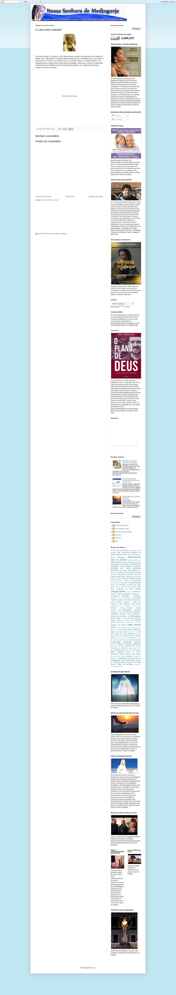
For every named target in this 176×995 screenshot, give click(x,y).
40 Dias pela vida (117, 550)
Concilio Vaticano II (126, 566)
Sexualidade (128, 656)
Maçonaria (127, 594)
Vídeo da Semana (125, 664)
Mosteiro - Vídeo (121, 618)
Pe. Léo (118, 635)
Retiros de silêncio (134, 652)
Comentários (118, 119)
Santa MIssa (124, 654)
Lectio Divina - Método (128, 586)
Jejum (139, 584)
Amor (119, 552)
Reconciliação (137, 650)
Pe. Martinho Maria (127, 635)
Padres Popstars (136, 622)
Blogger (92, 968)
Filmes (113, 576)
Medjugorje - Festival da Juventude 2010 (122, 597)
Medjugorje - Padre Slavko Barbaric (121, 612)
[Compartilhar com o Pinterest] (72, 129)
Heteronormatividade (116, 580)
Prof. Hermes (136, 646)
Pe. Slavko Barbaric (129, 640)
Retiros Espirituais (117, 652)
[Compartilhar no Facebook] (70, 129)
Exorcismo (129, 574)
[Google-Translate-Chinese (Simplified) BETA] (114, 447)
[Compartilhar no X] (67, 129)
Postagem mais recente (43, 196)
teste (116, 541)
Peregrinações (115, 642)
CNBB (113, 562)
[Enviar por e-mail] (63, 129)
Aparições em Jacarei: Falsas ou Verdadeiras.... (130, 461)
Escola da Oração (135, 572)
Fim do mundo (136, 576)
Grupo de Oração (128, 579)
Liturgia (138, 589)
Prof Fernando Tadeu (122, 525)
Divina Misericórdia (133, 568)
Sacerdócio (114, 654)
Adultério (113, 552)
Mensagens (136, 616)
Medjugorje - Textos (126, 614)
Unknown (118, 535)
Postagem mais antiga (95, 196)
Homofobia (124, 582)
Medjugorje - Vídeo (125, 616)
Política (120, 644)
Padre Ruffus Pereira (123, 622)
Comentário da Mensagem (120, 564)
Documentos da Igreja (119, 570)
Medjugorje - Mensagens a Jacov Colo (128, 606)
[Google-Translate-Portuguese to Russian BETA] (137, 447)
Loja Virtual (129, 591)
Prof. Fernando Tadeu (122, 528)
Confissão (137, 566)
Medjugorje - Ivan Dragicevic (124, 600)
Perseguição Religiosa (132, 642)
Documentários (133, 570)
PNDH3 (113, 622)
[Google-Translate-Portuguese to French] (118, 447)
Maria (120, 594)
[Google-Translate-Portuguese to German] (122, 447)
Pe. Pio (139, 638)
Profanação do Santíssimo (119, 648)
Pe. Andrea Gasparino (132, 627)
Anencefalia (126, 552)
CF (140, 560)
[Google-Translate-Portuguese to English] (133, 447)
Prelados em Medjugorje (132, 644)
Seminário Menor (116, 656)
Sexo (123, 656)
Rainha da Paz (127, 650)
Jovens (113, 586)
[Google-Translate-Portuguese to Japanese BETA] (129, 447)
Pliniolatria (113, 644)
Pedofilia (138, 640)
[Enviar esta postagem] (59, 129)
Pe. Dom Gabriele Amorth (129, 630)
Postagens (117, 116)
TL (117, 658)
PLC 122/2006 (135, 620)
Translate (127, 307)
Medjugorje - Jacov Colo (132, 602)
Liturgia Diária (118, 591)
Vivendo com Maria (134, 662)
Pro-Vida (128, 646)
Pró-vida (118, 650)
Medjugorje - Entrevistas (131, 596)
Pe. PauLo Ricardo (120, 638)
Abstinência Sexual (135, 550)
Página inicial (69, 196)
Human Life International (118, 584)
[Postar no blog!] (65, 129)
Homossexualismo (135, 583)
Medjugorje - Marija (116, 604)
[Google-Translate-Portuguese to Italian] (126, 447)
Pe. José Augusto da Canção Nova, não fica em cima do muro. (131, 480)
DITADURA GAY (117, 568)
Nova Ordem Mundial (134, 618)
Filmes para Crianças (124, 576)
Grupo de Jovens (116, 578)
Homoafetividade (136, 580)
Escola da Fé (124, 572)
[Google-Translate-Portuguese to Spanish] (126, 451)
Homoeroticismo (115, 582)
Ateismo (130, 560)
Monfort (113, 618)
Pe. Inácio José (133, 632)
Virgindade (123, 662)
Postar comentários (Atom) (49, 200)
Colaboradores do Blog (134, 562)
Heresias (138, 579)
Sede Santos (136, 654)
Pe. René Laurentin (116, 640)
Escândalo (114, 574)
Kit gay (118, 586)
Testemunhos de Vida (126, 658)
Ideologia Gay (131, 584)
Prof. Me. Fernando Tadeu (123, 532)
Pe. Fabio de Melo (122, 632)
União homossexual (128, 660)
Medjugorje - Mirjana (118, 608)
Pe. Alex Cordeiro (120, 627)
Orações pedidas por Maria (120, 620)
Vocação (113, 664)
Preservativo (114, 646)
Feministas (137, 574)
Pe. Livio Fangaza (126, 634)
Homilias (126, 580)
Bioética (136, 560)
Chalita (125, 562)
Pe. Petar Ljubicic (131, 638)
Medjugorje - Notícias (132, 610)
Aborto (126, 550)
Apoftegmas (121, 557)
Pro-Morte (122, 646)
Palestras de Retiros (118, 625)
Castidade (118, 562)
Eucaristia (121, 574)
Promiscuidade (133, 648)
